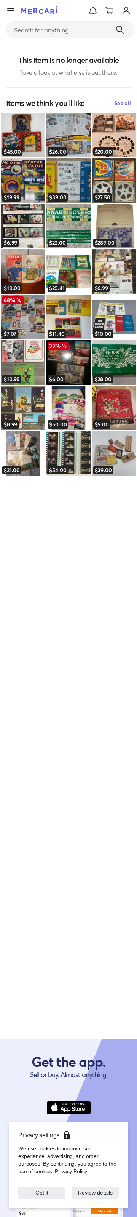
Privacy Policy (70, 1163)
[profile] (126, 10)
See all (122, 103)
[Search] (119, 29)
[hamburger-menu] (10, 10)
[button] (92, 10)
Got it (42, 1188)
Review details (95, 1188)
